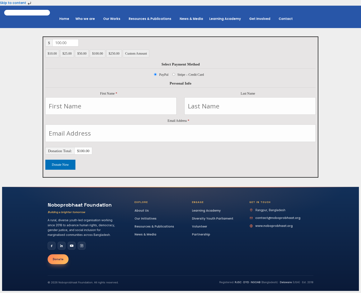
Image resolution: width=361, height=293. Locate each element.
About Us (142, 210)
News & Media (191, 19)
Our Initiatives (145, 218)
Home (64, 19)
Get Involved (259, 19)
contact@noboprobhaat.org (277, 218)
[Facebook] (52, 246)
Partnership (201, 234)
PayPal (163, 74)
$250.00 (114, 53)
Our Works (111, 19)
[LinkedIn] (62, 246)
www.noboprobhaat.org (274, 226)
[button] (86, 18)
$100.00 (97, 53)
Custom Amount (136, 53)
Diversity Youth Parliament (212, 218)
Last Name (248, 93)
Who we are (85, 19)
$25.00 (67, 53)
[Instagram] (82, 246)
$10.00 (52, 53)
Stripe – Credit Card (190, 74)
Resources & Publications (150, 19)
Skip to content (13, 2)
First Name (108, 93)
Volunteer (199, 226)
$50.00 (81, 53)
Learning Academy (225, 19)
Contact (286, 19)
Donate (58, 259)
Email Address (178, 120)
